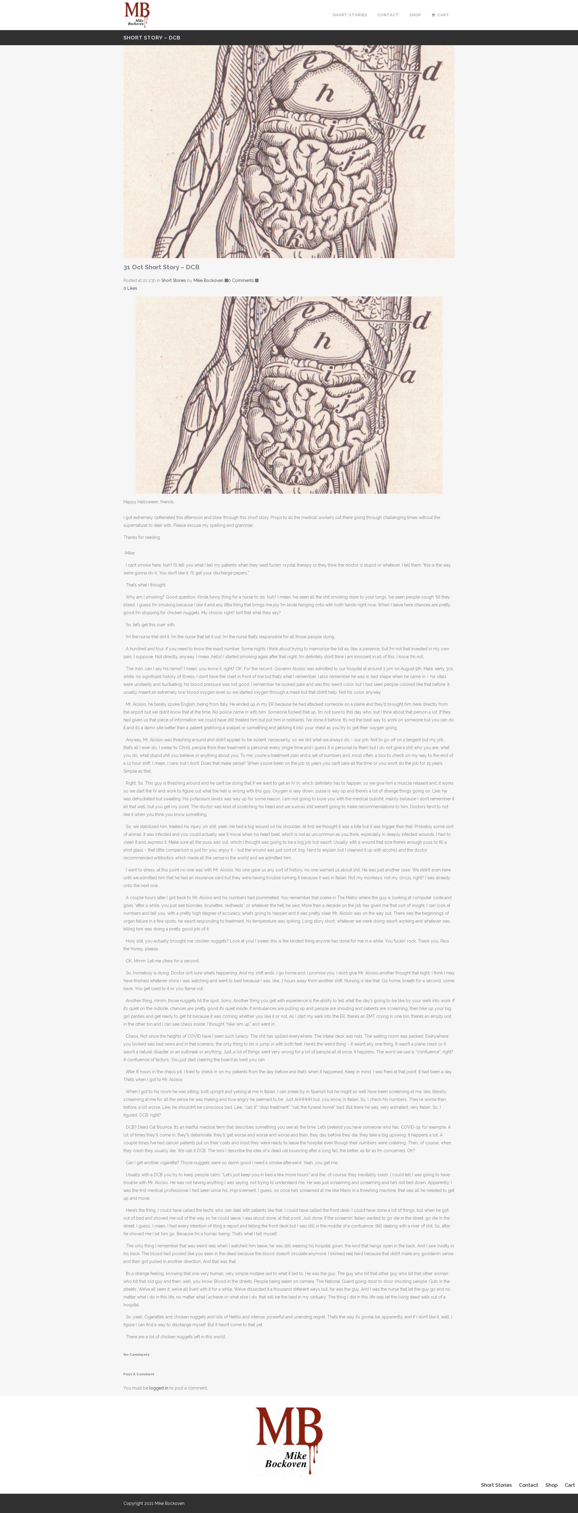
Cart (570, 1485)
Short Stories (173, 280)
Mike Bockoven (208, 280)
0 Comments (241, 280)
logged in (158, 1388)
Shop (551, 1485)
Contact (528, 1485)
